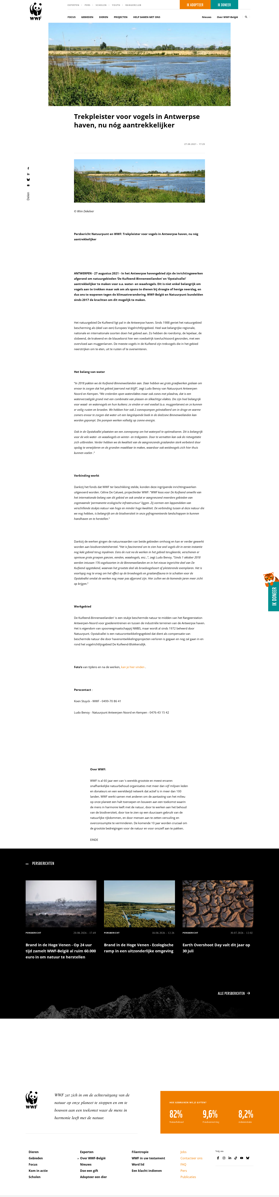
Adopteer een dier (93, 1177)
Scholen (101, 5)
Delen (28, 196)
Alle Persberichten (231, 993)
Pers (87, 5)
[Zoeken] (246, 17)
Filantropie (140, 1152)
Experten (73, 5)
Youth (116, 5)
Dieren (34, 1152)
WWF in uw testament (148, 1158)
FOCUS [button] (72, 17)
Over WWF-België (93, 1158)
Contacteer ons (191, 1158)
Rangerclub (133, 5)
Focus (33, 1164)
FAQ (183, 1164)
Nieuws (206, 17)
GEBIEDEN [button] (87, 17)
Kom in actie (38, 1171)
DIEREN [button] (103, 17)
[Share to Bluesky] (28, 179)
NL (245, 4)
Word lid (138, 1164)
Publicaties (188, 1177)
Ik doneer (224, 4)
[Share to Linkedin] (28, 174)
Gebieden (36, 1158)
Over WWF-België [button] (227, 17)
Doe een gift (89, 1171)
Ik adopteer (195, 4)
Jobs (183, 1152)
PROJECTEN (121, 17)
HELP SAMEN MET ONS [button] (146, 17)
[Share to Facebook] (28, 168)
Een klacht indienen (147, 1171)
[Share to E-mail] (28, 185)
